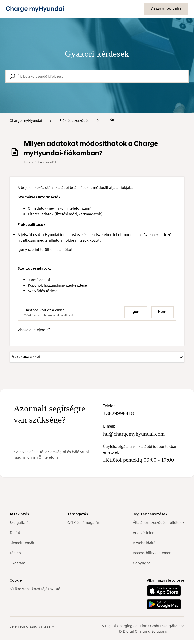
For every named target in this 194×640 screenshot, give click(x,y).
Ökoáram (17, 563)
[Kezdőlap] (35, 9)
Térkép (15, 552)
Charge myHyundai (26, 120)
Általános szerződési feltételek (158, 522)
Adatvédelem (144, 532)
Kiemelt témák (22, 542)
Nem (162, 312)
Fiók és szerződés (74, 120)
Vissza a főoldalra (166, 9)
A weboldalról (145, 542)
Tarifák (15, 532)
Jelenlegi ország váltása (31, 626)
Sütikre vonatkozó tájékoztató (35, 588)
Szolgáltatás (20, 522)
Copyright (141, 563)
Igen (135, 312)
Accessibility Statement (153, 552)
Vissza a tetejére (32, 329)
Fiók (110, 120)
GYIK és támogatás (83, 522)
